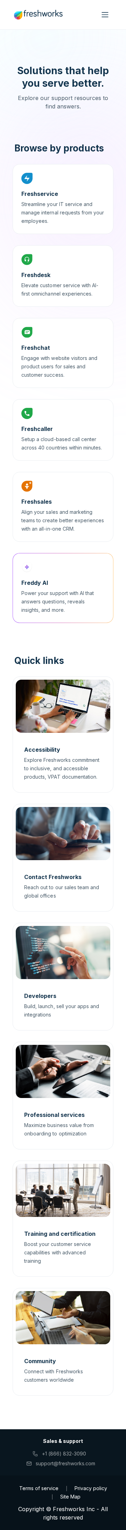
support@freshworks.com (66, 1463)
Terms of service (38, 1488)
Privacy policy (91, 1488)
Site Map (70, 1497)
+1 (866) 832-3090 (64, 1454)
